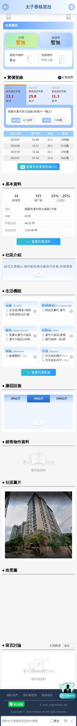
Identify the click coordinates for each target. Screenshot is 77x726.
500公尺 (38, 398)
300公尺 (15, 398)
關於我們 (12, 695)
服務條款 (47, 695)
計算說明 (67, 77)
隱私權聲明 (30, 695)
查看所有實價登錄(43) (41, 166)
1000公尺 (61, 398)
